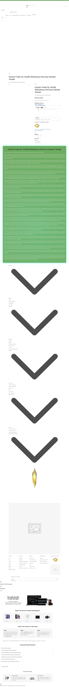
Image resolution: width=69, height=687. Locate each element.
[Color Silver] (45, 107)
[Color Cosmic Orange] (38, 107)
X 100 (42, 119)
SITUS (10, 15)
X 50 (46, 119)
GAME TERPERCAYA (15, 15)
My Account (11, 383)
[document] (34, 686)
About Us (10, 427)
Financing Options (12, 345)
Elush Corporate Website (13, 432)
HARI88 (6, 15)
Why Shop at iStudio (12, 430)
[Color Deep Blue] (41, 107)
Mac (9, 558)
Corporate (10, 340)
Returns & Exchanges (12, 386)
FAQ (9, 389)
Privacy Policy (11, 391)
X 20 (49, 119)
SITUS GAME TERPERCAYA (23, 561)
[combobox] (30, 5)
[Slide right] (33, 85)
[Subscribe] (57, 579)
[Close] (27, 7)
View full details (37, 142)
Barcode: (17, 82)
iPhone (10, 561)
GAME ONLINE (22, 15)
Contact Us (11, 388)
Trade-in (10, 347)
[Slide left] (24, 85)
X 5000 (38, 119)
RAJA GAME (28, 15)
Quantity (36, 134)
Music (10, 564)
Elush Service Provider (23, 563)
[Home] (17, 6)
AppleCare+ (11, 339)
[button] (7, 15)
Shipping (40, 100)
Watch (10, 563)
